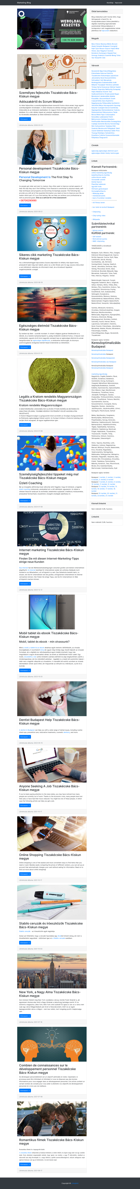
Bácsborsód (102, 128)
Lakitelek (115, 85)
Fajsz (103, 115)
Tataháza (109, 126)
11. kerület (103, 484)
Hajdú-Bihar (115, 48)
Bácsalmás (107, 80)
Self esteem (97, 237)
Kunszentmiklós (110, 78)
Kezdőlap (110, 3)
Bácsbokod (96, 96)
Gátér (114, 131)
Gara (104, 101)
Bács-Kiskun (96, 44)
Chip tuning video (99, 215)
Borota (107, 124)
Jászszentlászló (105, 98)
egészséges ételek (98, 153)
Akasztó (95, 89)
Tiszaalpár (102, 85)
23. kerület (109, 496)
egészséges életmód (106, 151)
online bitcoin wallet (99, 177)
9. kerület (117, 482)
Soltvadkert (96, 80)
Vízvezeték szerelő (98, 180)
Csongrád (113, 46)
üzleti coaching (24, 489)
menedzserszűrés (99, 196)
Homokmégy (115, 124)
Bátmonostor (96, 119)
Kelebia (112, 96)
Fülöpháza (95, 137)
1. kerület (102, 477)
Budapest (106, 46)
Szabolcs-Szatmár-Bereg (107, 55)
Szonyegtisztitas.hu (99, 191)
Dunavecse (106, 87)
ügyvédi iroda (96, 186)
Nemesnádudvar (108, 110)
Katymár (95, 108)
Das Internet (23, 568)
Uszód (94, 131)
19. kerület (102, 493)
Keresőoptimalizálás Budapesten (103, 358)
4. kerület (95, 480)
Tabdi (118, 128)
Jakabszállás (105, 96)
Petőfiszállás (96, 121)
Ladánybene (104, 117)
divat (59, 936)
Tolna (118, 55)
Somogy (95, 55)
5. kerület (102, 480)
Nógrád (110, 53)
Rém (93, 126)
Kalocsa (103, 73)
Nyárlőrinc (109, 101)
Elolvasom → (25, 119)
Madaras (99, 92)
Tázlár (115, 112)
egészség (95, 151)
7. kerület (102, 482)
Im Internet (31, 570)
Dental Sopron (97, 182)
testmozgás (114, 153)
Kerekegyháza (97, 82)
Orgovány (101, 89)
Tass (110, 92)
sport (116, 151)
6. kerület (110, 480)
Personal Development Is (35, 177)
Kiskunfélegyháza (109, 71)
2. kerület (109, 477)
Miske (98, 115)
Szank (113, 98)
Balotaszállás (106, 121)
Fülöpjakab (111, 128)
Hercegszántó (109, 105)
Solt (102, 80)
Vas (93, 58)
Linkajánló (74, 1183)
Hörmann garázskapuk (100, 189)
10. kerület (95, 484)
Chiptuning (96, 212)
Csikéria (102, 135)
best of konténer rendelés (102, 198)
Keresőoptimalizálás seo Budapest (104, 362)
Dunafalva (95, 135)
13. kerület (102, 486)
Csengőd (101, 108)
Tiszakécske (96, 75)
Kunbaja (104, 119)
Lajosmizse (114, 75)
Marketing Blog (24, 3)
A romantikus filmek (25, 1153)
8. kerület (109, 482)
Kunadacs (110, 119)
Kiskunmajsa (105, 75)
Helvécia (109, 85)
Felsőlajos (101, 133)
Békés (109, 44)
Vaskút (118, 87)
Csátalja (95, 124)
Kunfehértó (116, 103)
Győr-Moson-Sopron (103, 48)
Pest (114, 53)
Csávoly (117, 110)
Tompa (94, 87)
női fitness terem (99, 202)
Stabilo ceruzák (24, 931)
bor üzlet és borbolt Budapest (103, 207)
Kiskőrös (110, 73)
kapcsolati (105, 31)
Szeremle (101, 124)
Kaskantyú (108, 131)
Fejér (93, 48)
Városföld (95, 105)
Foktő (111, 117)
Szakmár (95, 128)
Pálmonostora (108, 112)
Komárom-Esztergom (99, 53)
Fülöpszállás (107, 103)
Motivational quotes (100, 239)
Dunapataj (116, 89)
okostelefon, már (30, 657)
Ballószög (109, 89)
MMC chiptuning (98, 241)
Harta (99, 87)
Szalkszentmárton (98, 94)
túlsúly (107, 153)
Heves (94, 51)
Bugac (117, 94)
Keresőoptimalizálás (99, 354)
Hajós (94, 92)
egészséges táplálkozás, (41, 340)
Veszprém (98, 58)
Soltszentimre (100, 126)
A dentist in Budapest (27, 730)
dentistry (67, 732)
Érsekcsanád (110, 94)
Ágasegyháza (97, 110)
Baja (101, 71)
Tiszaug (95, 133)
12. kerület (111, 484)
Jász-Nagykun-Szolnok (104, 51)
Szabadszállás (107, 82)
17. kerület (109, 489)
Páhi (114, 126)
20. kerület (111, 493)
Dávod (107, 108)
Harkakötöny (109, 133)
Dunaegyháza (116, 121)
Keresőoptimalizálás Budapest (102, 350)
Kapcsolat (118, 3)
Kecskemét (96, 71)
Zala (103, 58)
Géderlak (100, 131)
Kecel (103, 78)
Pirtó (118, 131)
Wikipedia (96, 219)
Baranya (104, 44)
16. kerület (101, 489)
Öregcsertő (103, 137)
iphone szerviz (98, 230)
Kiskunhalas (96, 73)
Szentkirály (114, 108)
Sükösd (113, 87)
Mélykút (95, 85)
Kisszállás (95, 98)
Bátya (101, 105)
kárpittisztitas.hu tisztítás (101, 175)
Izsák (115, 82)
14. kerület (110, 486)
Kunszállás (95, 117)
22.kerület (101, 496)
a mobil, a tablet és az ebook (33, 648)
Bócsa (94, 115)
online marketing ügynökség (102, 173)
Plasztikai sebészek (99, 184)
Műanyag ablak (98, 193)
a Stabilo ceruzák (58, 938)
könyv (42, 650)
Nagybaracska (97, 103)
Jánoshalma (96, 78)
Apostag (117, 105)
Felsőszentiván (97, 112)
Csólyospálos (110, 115)
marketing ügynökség (99, 374)
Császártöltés (97, 101)
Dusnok (106, 92)
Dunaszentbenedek (112, 135)
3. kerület (117, 477)
